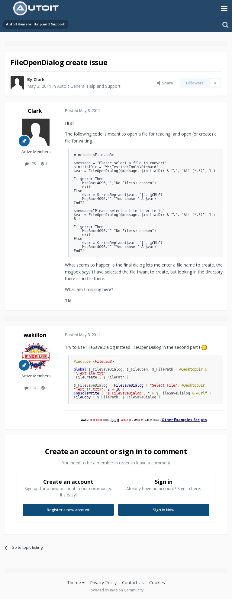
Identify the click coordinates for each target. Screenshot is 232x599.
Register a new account (68, 509)
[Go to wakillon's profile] (36, 356)
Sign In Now (163, 509)
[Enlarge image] (204, 347)
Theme (74, 582)
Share (166, 83)
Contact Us (133, 582)
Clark (39, 79)
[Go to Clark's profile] (17, 83)
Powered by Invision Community (116, 590)
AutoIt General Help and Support (89, 86)
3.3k (32, 388)
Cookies (157, 582)
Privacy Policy (103, 582)
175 (32, 163)
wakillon (35, 335)
